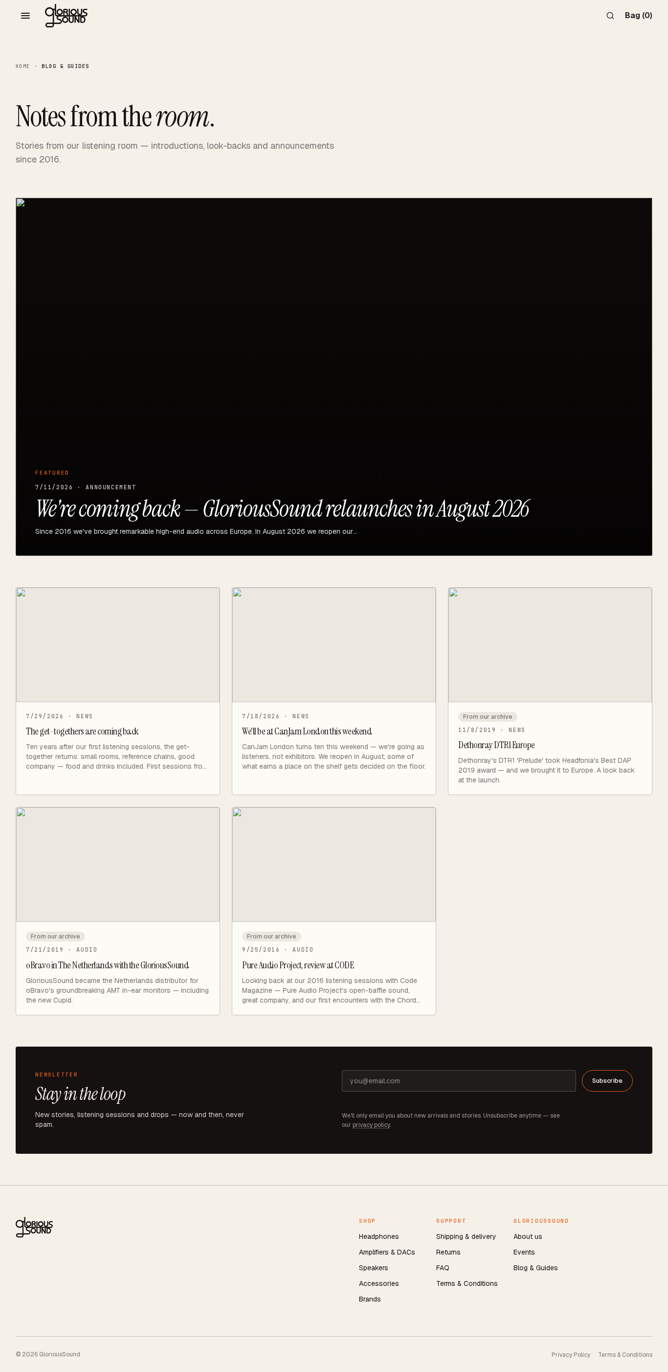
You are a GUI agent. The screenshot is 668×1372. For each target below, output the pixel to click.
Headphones (379, 1236)
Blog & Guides (535, 1267)
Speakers (373, 1267)
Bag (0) (638, 15)
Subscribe (607, 1080)
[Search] (610, 15)
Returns (448, 1252)
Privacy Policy (571, 1355)
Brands (370, 1299)
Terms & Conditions (467, 1283)
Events (524, 1252)
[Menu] (25, 15)
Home (23, 66)
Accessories (379, 1283)
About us (527, 1236)
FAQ (442, 1267)
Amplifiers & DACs (387, 1252)
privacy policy (371, 1125)
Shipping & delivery (466, 1236)
